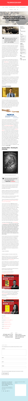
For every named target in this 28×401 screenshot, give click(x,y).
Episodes (6, 7)
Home (3, 7)
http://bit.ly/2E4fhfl (6, 328)
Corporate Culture (22, 37)
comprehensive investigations (9, 125)
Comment (3, 348)
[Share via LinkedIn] (23, 59)
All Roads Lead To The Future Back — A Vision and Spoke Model (8, 336)
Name (3, 357)
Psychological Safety (23, 53)
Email (3, 361)
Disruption (22, 46)
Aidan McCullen (23, 31)
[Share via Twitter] (21, 59)
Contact (15, 9)
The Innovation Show (14, 2)
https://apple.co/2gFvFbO (7, 324)
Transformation (23, 41)
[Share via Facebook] (20, 59)
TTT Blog (17, 7)
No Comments (23, 56)
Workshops (11, 9)
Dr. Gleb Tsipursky (7, 201)
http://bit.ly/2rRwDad (7, 326)
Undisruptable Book (23, 7)
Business (22, 44)
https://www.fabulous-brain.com (13, 297)
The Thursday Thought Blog (23, 39)
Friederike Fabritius (4, 293)
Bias (21, 34)
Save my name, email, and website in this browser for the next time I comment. (12, 371)
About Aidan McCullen (12, 7)
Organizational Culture (23, 50)
